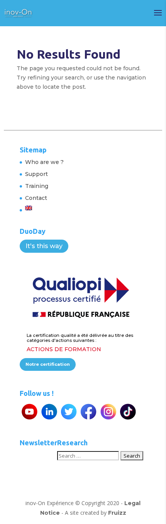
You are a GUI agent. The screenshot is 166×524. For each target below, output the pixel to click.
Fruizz (117, 512)
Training (36, 186)
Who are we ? (44, 162)
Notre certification (47, 364)
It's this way (44, 246)
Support (36, 174)
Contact (36, 197)
